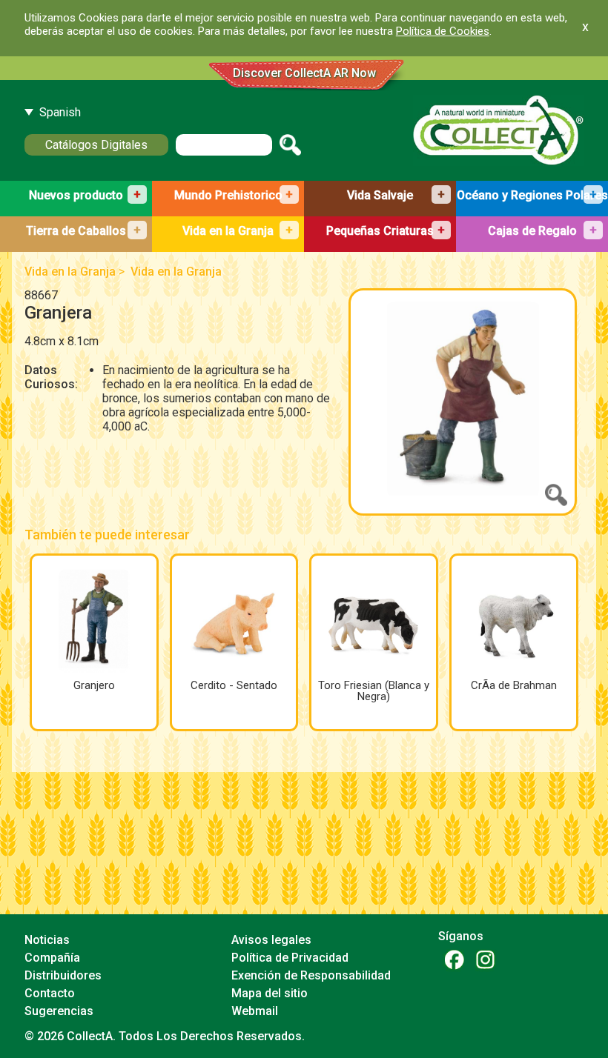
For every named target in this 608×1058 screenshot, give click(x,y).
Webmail (254, 1011)
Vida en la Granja (70, 271)
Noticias (47, 940)
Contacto (49, 993)
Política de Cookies (442, 31)
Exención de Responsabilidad (311, 975)
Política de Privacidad (289, 958)
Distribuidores (63, 975)
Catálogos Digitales (96, 145)
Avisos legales (271, 940)
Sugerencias (58, 1011)
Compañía (52, 958)
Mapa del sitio (269, 993)
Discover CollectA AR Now (304, 73)
